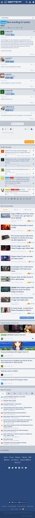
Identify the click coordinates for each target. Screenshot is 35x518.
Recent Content (6, 390)
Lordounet (5, 401)
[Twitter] (16, 515)
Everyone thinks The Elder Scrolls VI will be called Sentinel (22, 278)
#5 (33, 113)
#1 (33, 37)
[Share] (31, 38)
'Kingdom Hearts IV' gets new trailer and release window (22, 257)
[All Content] (3, 393)
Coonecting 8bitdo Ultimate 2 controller (14, 396)
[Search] (26, 2)
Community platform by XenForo (17, 513)
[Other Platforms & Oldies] (2, 427)
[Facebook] (4, 515)
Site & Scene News (7, 206)
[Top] (20, 509)
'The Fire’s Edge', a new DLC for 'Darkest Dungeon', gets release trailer (22, 247)
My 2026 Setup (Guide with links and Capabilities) (16, 190)
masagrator (6, 444)
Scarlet (24, 242)
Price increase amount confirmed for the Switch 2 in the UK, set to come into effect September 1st (22, 237)
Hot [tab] (17, 209)
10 (33, 230)
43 (33, 221)
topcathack (7, 154)
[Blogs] (32, 393)
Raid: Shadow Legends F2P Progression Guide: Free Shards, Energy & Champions (22, 289)
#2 (33, 64)
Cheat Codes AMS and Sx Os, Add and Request (15, 430)
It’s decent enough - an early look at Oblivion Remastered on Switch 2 (22, 309)
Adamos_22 (6, 440)
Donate (15, 502)
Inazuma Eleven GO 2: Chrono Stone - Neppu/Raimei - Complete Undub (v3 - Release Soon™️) (18, 408)
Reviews (17, 457)
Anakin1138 (4, 27)
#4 (33, 97)
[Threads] (9, 393)
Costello (21, 282)
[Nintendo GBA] (2, 417)
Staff (30, 457)
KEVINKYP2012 (6, 428)
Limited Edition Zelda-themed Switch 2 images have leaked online (22, 298)
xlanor (4, 414)
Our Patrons (15, 459)
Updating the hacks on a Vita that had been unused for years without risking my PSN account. (17, 160)
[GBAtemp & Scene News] (2, 421)
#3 (33, 80)
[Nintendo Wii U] (2, 397)
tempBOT (21, 294)
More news (30, 317)
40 (33, 313)
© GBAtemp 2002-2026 (26, 516)
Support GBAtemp (25, 459)
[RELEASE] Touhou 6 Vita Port (16, 335)
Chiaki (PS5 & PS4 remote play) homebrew (14, 412)
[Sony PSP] (2, 435)
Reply (33, 54)
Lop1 (4, 423)
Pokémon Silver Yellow (9, 400)
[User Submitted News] (15, 393)
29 (33, 261)
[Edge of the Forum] (20, 393)
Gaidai (6, 172)
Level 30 (12, 61)
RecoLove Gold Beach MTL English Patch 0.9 (14, 352)
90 (33, 303)
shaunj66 (13, 221)
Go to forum (23, 317)
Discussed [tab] (28, 209)
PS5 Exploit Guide (8, 439)
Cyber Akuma (8, 164)
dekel (6, 184)
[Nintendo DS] (2, 401)
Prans (22, 230)
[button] (2, 2)
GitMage (7, 193)
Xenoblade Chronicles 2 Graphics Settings (14, 442)
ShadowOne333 (15, 304)
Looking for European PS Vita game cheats (14, 379)
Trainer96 (5, 431)
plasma (5, 410)
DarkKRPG (5, 405)
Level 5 (11, 110)
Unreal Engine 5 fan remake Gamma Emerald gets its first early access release (22, 268)
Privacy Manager (12, 506)
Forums (11, 457)
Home (5, 457)
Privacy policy (30, 506)
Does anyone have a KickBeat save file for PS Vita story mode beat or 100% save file (16, 361)
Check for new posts (18, 124)
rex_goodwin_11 (7, 437)
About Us (17, 462)
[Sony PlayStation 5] (2, 439)
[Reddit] (8, 515)
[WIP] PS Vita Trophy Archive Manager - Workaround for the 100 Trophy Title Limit (17, 151)
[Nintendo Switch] (2, 404)
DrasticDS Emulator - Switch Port (12, 404)
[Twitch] (12, 515)
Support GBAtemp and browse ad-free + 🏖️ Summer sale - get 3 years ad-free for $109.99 (22, 215)
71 (33, 273)
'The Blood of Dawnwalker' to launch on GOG (22, 226)
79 (33, 242)
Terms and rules (21, 506)
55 (33, 282)
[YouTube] (19, 515)
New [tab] (6, 209)
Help (12, 509)
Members (7, 459)
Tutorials (24, 457)
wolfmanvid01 (6, 417)
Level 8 (11, 77)
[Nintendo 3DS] (2, 409)
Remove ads (23, 502)
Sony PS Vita (14, 154)
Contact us (4, 506)
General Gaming (12, 184)
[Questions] (26, 393)
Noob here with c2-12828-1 (9, 371)
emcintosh (5, 398)
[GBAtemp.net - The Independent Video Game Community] (12, 2)
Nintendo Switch (14, 193)
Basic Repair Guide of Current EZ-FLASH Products (16, 416)
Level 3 (12, 34)
